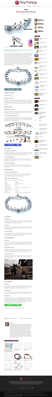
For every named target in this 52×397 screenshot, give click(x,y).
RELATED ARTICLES (8, 340)
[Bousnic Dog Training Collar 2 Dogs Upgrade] (37, 67)
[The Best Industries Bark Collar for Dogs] (37, 82)
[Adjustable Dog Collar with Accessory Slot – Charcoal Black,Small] (37, 113)
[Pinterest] (26, 388)
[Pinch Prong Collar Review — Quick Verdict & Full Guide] (18, 345)
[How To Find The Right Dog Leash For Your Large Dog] (37, 74)
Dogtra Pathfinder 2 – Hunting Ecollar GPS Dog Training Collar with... (43, 125)
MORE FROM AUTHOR (15, 340)
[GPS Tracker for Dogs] (37, 109)
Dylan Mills (22, 13)
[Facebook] (19, 388)
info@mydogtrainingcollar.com (27, 385)
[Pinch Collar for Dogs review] (28, 365)
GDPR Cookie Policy (42, 392)
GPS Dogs (40, 156)
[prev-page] (4, 371)
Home (12, 6)
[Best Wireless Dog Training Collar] (37, 78)
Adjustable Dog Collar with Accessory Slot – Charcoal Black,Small (42, 113)
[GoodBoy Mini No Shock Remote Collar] (37, 63)
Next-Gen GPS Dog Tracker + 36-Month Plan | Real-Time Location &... (43, 149)
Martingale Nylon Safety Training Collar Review (26, 318)
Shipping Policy (32, 392)
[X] (30, 388)
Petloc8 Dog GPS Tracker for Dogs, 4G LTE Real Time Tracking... (42, 141)
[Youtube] (32, 388)
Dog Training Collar (18, 6)
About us (34, 6)
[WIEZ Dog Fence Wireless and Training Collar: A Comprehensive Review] (37, 47)
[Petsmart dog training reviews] (37, 43)
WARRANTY (24, 392)
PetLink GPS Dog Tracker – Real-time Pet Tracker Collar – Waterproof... (43, 133)
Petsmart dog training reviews (43, 42)
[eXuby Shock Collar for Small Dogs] (37, 70)
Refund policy (28, 392)
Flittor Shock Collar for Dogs (42, 54)
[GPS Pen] (37, 121)
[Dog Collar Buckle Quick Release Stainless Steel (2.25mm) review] (18, 365)
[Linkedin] (24, 388)
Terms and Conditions (36, 392)
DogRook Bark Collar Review (42, 89)
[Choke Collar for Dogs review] (8, 357)
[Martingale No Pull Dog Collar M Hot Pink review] (18, 357)
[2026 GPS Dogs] (37, 137)
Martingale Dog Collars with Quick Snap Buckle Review (10, 319)
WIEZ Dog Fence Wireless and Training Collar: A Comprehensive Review (43, 47)
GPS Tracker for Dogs (42, 108)
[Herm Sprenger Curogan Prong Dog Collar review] (28, 345)
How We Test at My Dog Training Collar (8, 392)
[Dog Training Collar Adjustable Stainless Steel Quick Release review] (8, 365)
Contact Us (38, 6)
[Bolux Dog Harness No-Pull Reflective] (37, 51)
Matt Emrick (40, 30)
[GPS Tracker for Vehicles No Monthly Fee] (37, 105)
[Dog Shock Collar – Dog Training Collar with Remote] (37, 86)
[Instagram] (21, 388)
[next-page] (6, 371)
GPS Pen (40, 120)
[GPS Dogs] (37, 157)
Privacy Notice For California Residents (8, 393)
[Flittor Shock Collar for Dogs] (37, 55)
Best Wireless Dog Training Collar (43, 77)
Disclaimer (15, 392)
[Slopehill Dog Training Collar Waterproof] (37, 39)
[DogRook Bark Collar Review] (37, 90)
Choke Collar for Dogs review (7, 360)
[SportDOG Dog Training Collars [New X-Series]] (37, 94)
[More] (33, 15)
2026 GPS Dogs (41, 136)
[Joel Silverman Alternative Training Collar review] (28, 357)
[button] (47, 6)
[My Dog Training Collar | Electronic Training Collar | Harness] (26, 3)
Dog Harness (29, 6)
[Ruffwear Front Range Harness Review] (37, 59)
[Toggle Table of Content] (12, 95)
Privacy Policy (24, 393)
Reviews (40, 393)
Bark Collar (24, 6)
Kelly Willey (39, 26)
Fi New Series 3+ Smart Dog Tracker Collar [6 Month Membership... (42, 117)
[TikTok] (28, 388)
